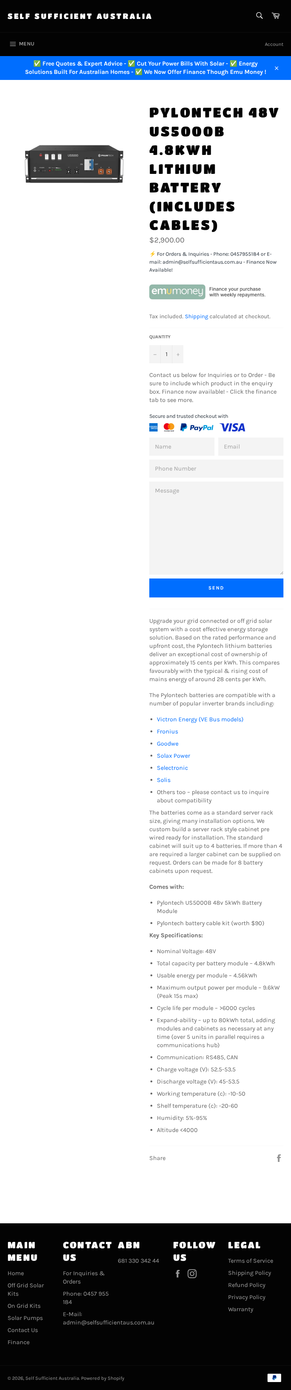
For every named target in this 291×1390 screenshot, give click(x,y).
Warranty (240, 1309)
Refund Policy (246, 1284)
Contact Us (23, 1330)
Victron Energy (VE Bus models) (200, 719)
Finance (19, 1342)
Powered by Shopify (102, 1378)
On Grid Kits (24, 1305)
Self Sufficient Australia (80, 16)
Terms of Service (250, 1260)
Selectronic (172, 767)
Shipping (196, 316)
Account (274, 44)
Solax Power (173, 755)
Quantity (160, 336)
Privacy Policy (246, 1297)
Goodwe (167, 743)
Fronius (168, 731)
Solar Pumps (25, 1317)
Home (16, 1273)
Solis (164, 779)
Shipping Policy (249, 1272)
